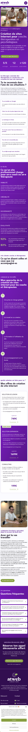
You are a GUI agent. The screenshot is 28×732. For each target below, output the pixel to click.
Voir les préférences (14, 727)
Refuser (14, 723)
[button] (26, 706)
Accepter (14, 720)
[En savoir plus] (17, 422)
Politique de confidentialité (14, 730)
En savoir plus (13, 422)
